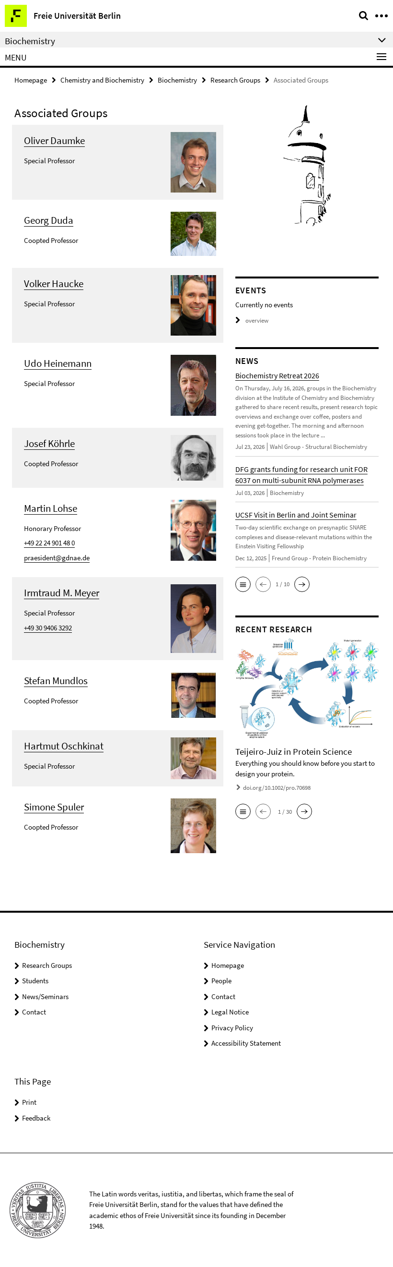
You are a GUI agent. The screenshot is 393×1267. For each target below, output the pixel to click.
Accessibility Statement (246, 1043)
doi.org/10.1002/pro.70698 (277, 788)
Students (35, 980)
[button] (243, 584)
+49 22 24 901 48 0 (49, 542)
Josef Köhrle (49, 443)
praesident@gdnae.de (57, 557)
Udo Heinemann (58, 363)
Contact (34, 1011)
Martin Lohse (50, 508)
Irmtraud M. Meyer (61, 592)
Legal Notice (230, 1011)
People (221, 980)
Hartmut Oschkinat (64, 745)
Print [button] (29, 1102)
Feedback (36, 1117)
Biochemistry (177, 79)
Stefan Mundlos (56, 680)
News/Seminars (45, 996)
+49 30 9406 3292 (48, 627)
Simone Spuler (54, 806)
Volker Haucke (53, 283)
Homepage (30, 79)
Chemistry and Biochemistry (102, 79)
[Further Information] (193, 161)
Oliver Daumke (54, 140)
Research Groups (235, 79)
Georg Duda (48, 220)
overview (256, 320)
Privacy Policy (232, 1027)
